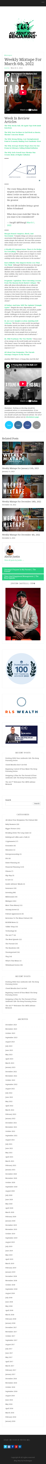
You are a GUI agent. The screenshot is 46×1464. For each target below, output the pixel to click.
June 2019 (9, 1251)
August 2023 (10, 1042)
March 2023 (9, 1063)
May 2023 (8, 1054)
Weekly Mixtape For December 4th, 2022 (21, 535)
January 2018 (10, 1323)
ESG (6, 858)
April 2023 (9, 1059)
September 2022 (11, 1084)
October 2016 (10, 1387)
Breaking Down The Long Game (17, 833)
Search (8, 800)
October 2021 (10, 1131)
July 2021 (8, 1144)
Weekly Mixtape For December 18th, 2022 (21, 501)
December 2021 (11, 1123)
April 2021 (9, 1157)
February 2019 (10, 1268)
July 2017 (8, 1349)
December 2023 (11, 1025)
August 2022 (10, 1089)
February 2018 (10, 1319)
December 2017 (11, 1327)
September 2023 (11, 1037)
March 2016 (9, 1413)
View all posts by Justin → (14, 560)
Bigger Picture (10, 828)
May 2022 (8, 1101)
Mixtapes (8, 55)
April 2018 (9, 1310)
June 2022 (9, 1097)
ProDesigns (28, 1461)
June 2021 (9, 1148)
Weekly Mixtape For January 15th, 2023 (20, 468)
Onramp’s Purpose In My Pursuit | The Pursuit (20, 570)
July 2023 (8, 1046)
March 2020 (9, 1212)
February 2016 (10, 1417)
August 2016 (10, 1396)
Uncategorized (10, 952)
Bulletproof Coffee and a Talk (16, 837)
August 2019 (10, 1242)
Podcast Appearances (13, 914)
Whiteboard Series (12, 965)
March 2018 (9, 1315)
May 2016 (8, 1404)
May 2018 (8, 1306)
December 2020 (11, 1174)
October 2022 (10, 1080)
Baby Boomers (10, 824)
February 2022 (10, 1114)
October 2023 (10, 1033)
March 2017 (9, 1366)
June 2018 (9, 1302)
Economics (9, 845)
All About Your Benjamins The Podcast (19, 820)
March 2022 (9, 1110)
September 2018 (11, 1289)
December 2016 (11, 1378)
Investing (9, 892)
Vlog (7, 956)
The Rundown (10, 948)
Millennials (9, 897)
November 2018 (11, 1280)
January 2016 (10, 1421)
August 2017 (10, 1344)
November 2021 (11, 1127)
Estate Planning (11, 863)
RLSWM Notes (10, 922)
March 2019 (9, 1263)
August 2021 (10, 1140)
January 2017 (10, 1374)
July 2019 (8, 1246)
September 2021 (11, 1135)
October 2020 (10, 1182)
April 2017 (9, 1361)
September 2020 (11, 1187)
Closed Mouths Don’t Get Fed (16, 765)
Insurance (9, 888)
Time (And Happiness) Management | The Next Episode (21, 577)
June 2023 (9, 1050)
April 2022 (9, 1106)
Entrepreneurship (12, 854)
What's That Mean (12, 961)
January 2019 (10, 1272)
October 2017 (10, 1336)
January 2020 (10, 1221)
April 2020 (9, 1208)
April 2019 (9, 1259)
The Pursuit (9, 944)
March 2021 (9, 1161)
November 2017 (11, 1332)
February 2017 (10, 1370)
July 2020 (8, 1195)
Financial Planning (12, 867)
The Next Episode (11, 939)
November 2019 (11, 1229)
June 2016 (9, 1400)
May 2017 (8, 1357)
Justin (6, 68)
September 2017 (11, 1340)
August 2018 (10, 1293)
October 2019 (10, 1233)
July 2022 (8, 1093)
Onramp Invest (11, 909)
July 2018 (8, 1297)
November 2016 (11, 1383)
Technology (9, 931)
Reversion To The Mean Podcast (17, 918)
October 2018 (10, 1285)
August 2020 (10, 1191)
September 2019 (11, 1238)
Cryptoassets (10, 841)
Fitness (8, 871)
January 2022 (10, 1118)
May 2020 (8, 1204)
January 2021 (10, 1170)
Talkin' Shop (10, 926)
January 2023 (10, 1067)
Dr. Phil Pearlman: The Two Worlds (18, 339)
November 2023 (11, 1029)
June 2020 (9, 1199)
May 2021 (8, 1152)
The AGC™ (9, 935)
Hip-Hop (8, 875)
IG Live (8, 880)
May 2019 (8, 1255)
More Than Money (12, 905)
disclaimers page (32, 417)
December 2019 (11, 1225)
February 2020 (10, 1216)
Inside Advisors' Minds (14, 884)
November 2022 (11, 1076)
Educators (9, 850)
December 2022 (11, 1071)
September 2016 (11, 1391)
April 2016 (9, 1408)
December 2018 (11, 1276)
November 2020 (11, 1178)
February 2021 (10, 1165)
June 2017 (9, 1353)
